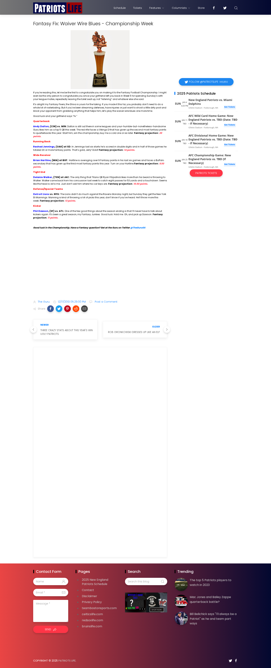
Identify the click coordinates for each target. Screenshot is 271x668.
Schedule (120, 8)
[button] (50, 308)
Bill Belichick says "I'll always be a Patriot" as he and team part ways (213, 618)
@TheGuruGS (137, 227)
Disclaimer (89, 596)
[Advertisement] (100, 268)
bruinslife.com (92, 626)
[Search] (236, 7)
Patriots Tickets (206, 173)
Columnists (179, 8)
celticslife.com (92, 614)
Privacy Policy (92, 602)
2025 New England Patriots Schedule (95, 582)
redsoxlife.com (92, 620)
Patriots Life (67, 660)
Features (155, 8)
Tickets (137, 8)
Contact (88, 590)
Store (201, 8)
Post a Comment (105, 302)
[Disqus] (100, 403)
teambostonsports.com (99, 608)
